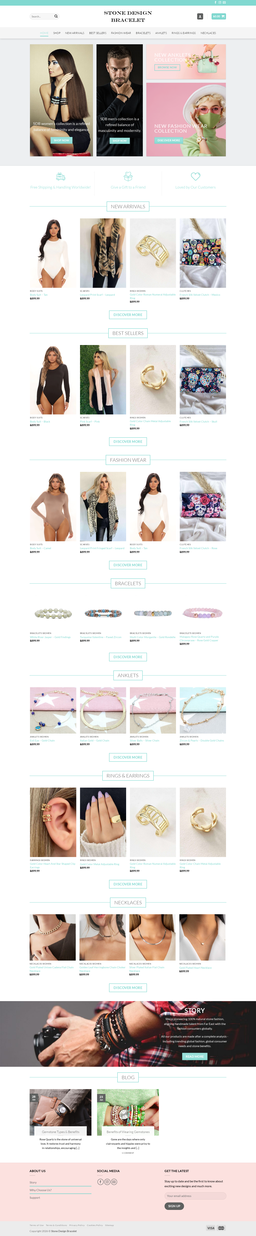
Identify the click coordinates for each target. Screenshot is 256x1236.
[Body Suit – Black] (53, 379)
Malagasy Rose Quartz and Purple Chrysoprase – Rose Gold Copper (199, 638)
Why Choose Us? (41, 1190)
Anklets (161, 33)
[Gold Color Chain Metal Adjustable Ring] (153, 379)
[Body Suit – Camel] (53, 506)
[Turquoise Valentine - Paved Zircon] (103, 612)
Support (35, 1197)
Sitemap (109, 1225)
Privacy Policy (77, 1225)
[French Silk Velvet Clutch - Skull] (203, 379)
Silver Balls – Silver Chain (144, 740)
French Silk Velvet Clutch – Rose (198, 548)
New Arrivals (74, 33)
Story (33, 1182)
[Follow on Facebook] (215, 2)
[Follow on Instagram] (220, 2)
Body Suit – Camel (40, 548)
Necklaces (208, 33)
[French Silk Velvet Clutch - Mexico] (203, 253)
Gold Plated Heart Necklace (195, 967)
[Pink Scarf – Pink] (103, 379)
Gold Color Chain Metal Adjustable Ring (150, 423)
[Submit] (56, 16)
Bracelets (143, 33)
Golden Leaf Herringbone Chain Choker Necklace (102, 969)
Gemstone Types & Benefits (60, 1132)
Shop (56, 33)
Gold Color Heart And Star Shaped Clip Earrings (52, 865)
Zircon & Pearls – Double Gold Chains (202, 740)
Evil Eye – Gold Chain (42, 740)
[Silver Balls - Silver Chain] (153, 710)
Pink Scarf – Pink (90, 421)
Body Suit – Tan (39, 294)
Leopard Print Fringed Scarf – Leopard (102, 548)
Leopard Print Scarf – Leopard (97, 294)
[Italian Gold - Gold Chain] (103, 710)
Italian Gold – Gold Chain (94, 740)
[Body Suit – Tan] (53, 253)
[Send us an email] (224, 2)
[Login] (200, 16)
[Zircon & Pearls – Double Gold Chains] (203, 710)
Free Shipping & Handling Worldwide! (60, 187)
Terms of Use (36, 1225)
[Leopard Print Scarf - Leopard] (103, 253)
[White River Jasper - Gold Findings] (53, 612)
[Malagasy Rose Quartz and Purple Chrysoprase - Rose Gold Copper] (203, 612)
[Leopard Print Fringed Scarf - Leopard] (103, 506)
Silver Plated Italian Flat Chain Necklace (146, 969)
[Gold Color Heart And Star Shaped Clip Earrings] (53, 822)
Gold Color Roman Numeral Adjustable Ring (153, 296)
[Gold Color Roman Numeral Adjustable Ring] (153, 253)
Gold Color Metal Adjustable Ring (99, 864)
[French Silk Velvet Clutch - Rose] (203, 506)
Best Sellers (97, 33)
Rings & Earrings (184, 33)
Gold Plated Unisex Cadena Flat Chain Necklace (52, 969)
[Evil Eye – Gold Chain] (53, 710)
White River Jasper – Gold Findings (50, 637)
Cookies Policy (95, 1225)
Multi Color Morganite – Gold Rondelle (152, 637)
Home (44, 33)
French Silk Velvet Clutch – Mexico (200, 294)
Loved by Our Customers (195, 187)
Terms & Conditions (56, 1225)
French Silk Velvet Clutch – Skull (198, 421)
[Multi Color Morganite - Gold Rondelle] (153, 612)
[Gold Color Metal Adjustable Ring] (103, 822)
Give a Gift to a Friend (128, 187)
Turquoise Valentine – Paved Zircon (100, 637)
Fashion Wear (121, 33)
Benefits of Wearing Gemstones (128, 1132)
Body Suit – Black (40, 421)
